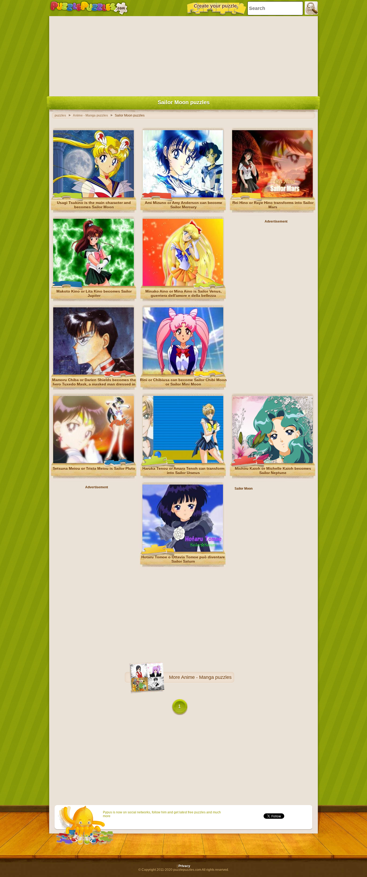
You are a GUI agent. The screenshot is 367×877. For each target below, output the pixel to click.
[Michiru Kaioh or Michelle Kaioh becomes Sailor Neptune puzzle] (272, 462)
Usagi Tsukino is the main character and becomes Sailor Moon (94, 205)
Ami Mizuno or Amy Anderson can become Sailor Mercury (183, 205)
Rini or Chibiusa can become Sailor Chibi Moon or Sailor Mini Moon (183, 382)
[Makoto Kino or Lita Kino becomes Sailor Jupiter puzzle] (93, 285)
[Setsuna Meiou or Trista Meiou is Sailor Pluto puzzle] (93, 462)
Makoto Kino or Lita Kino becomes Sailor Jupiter (94, 293)
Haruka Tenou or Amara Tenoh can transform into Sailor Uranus (183, 470)
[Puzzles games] (89, 8)
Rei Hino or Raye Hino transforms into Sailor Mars (273, 205)
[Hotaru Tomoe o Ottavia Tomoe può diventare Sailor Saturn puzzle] (182, 550)
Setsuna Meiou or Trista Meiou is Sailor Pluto (94, 468)
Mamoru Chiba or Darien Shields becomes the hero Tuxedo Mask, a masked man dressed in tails (94, 384)
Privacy (184, 866)
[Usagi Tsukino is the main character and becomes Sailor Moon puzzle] (93, 196)
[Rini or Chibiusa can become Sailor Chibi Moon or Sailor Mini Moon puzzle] (183, 373)
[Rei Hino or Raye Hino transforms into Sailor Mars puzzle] (272, 196)
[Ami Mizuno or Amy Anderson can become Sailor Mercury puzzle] (183, 196)
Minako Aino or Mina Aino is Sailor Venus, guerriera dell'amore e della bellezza (183, 293)
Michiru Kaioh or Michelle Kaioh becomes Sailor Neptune (273, 470)
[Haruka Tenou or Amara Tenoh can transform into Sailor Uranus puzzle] (183, 462)
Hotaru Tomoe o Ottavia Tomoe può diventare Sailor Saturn (183, 559)
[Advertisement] (183, 55)
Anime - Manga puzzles (206, 677)
